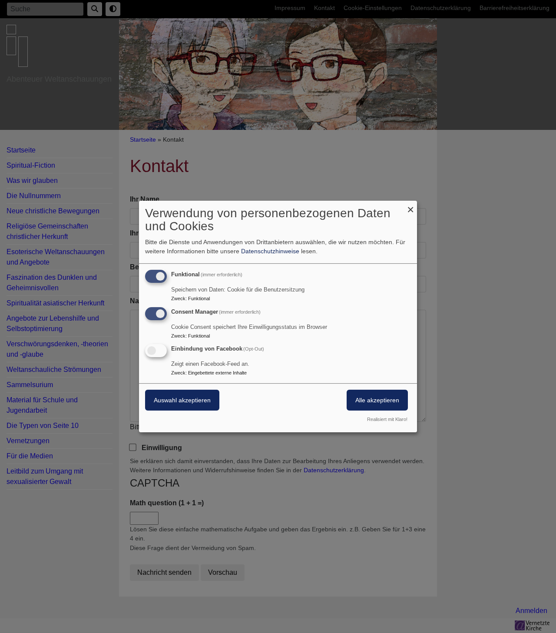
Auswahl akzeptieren (182, 400)
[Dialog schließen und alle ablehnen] (410, 206)
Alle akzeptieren (377, 400)
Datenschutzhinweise (270, 251)
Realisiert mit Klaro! (387, 419)
